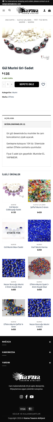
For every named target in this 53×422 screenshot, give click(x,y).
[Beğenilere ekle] (43, 84)
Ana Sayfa (9, 20)
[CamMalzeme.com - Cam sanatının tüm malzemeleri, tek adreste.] (27, 10)
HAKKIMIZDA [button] (8, 352)
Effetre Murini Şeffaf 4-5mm (13, 325)
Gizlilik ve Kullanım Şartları (26, 414)
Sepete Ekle (27, 84)
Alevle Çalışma (24, 20)
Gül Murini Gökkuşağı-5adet (13, 208)
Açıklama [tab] (9, 118)
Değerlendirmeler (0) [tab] (14, 124)
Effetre (11, 97)
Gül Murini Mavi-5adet (13, 247)
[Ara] (9, 10)
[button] (3, 10)
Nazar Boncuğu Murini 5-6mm (39, 325)
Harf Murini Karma (39, 247)
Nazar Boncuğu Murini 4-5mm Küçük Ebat (13, 285)
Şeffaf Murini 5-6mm (39, 207)
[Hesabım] (44, 10)
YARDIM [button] (6, 362)
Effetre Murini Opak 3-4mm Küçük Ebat (39, 285)
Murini (31, 22)
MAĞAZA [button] (6, 342)
